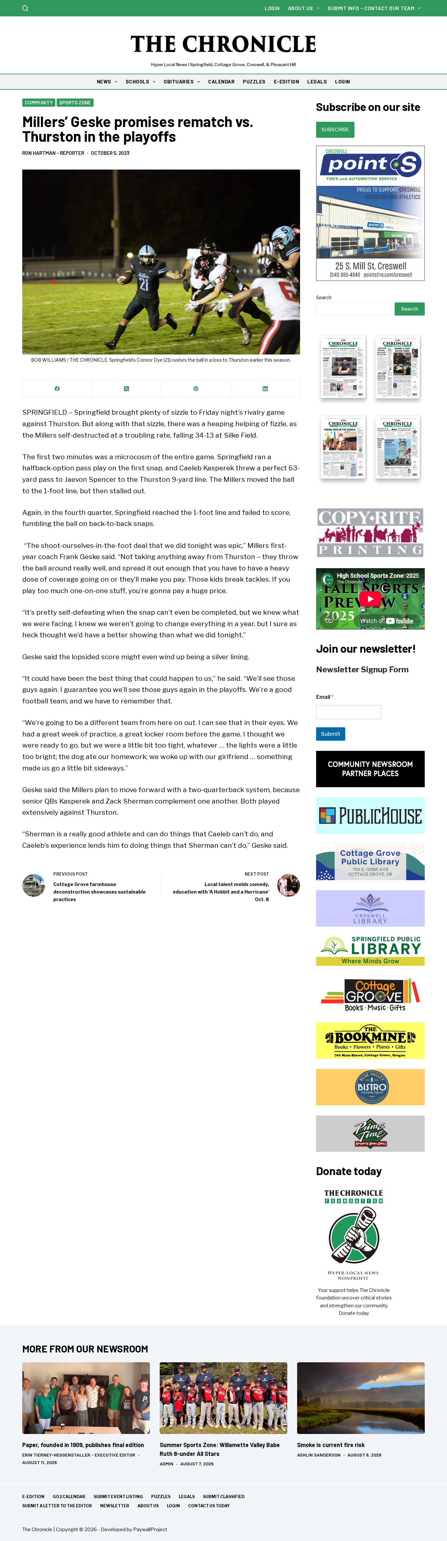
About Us (300, 8)
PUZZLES (254, 81)
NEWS (104, 81)
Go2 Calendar (69, 1496)
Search (323, 297)
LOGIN (342, 81)
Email (324, 697)
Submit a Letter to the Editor (57, 1505)
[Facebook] (57, 388)
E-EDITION (286, 81)
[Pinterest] (196, 388)
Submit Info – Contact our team (371, 8)
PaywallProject (150, 1529)
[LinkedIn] (265, 388)
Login (272, 8)
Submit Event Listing (118, 1496)
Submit (330, 734)
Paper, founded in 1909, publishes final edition (83, 1444)
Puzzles (160, 1496)
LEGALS (317, 81)
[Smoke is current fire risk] (361, 1398)
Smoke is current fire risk (331, 1444)
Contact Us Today (209, 1505)
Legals (187, 1496)
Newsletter (114, 1505)
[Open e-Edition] (370, 406)
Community (39, 102)
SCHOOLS (138, 81)
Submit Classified (224, 1496)
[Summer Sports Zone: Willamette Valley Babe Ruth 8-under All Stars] (223, 1398)
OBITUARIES (179, 81)
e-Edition (33, 1496)
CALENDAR (221, 81)
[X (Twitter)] (126, 388)
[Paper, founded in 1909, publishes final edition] (86, 1398)
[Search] (25, 8)
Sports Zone (75, 102)
